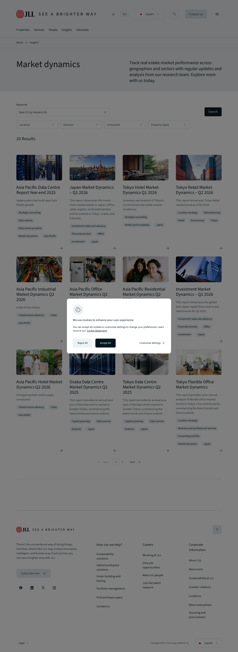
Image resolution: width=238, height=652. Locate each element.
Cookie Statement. (97, 331)
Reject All (83, 343)
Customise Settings (152, 343)
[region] (119, 326)
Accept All (105, 343)
